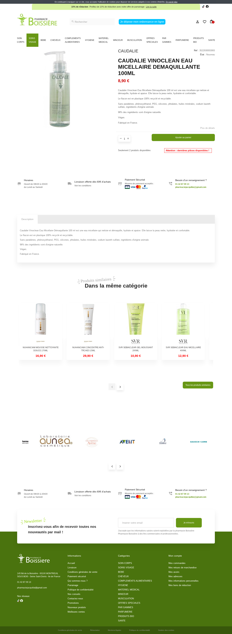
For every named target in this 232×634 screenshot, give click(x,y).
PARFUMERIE (182, 40)
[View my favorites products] (203, 21)
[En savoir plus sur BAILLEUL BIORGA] (146, 442)
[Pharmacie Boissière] (37, 20)
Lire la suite (151, 7)
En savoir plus (171, 2)
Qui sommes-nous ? (77, 581)
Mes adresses (175, 576)
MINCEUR (118, 40)
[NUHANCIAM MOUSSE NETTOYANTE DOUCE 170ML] (40, 324)
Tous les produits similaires (197, 385)
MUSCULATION (134, 40)
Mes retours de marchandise (182, 567)
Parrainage (73, 585)
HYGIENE (89, 40)
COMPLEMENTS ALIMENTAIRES (73, 40)
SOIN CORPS (20, 40)
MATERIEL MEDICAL (104, 40)
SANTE (211, 40)
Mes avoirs (173, 572)
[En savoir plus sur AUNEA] (39, 442)
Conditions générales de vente (82, 572)
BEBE (43, 40)
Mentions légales (114, 630)
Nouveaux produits (77, 607)
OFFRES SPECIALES (152, 40)
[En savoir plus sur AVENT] (111, 442)
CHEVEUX (55, 40)
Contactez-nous (75, 598)
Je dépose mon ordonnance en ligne (142, 21)
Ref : (196, 50)
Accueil (71, 563)
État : (203, 54)
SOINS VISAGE (32, 40)
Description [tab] (27, 219)
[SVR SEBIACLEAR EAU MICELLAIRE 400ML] (183, 324)
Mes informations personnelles (183, 581)
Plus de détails (207, 128)
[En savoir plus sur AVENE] (75, 442)
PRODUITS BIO (198, 40)
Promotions (73, 603)
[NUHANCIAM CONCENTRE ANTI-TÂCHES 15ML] (88, 324)
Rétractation (95, 630)
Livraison (72, 567)
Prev (112, 466)
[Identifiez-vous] (190, 21)
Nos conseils (74, 594)
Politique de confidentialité (80, 589)
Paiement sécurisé (77, 576)
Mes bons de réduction (179, 585)
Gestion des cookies (166, 630)
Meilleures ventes (76, 612)
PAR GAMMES (166, 40)
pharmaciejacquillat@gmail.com (32, 588)
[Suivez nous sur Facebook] (203, 7)
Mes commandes (176, 563)
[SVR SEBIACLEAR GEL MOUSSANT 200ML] (135, 324)
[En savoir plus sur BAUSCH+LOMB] (182, 442)
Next (120, 466)
